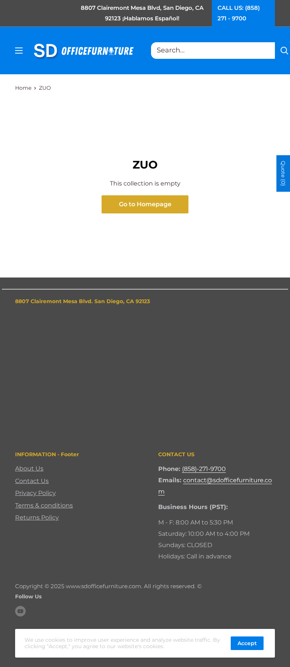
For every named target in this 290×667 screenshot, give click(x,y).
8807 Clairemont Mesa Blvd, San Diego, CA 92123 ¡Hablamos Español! (142, 13)
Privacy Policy (35, 493)
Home (23, 87)
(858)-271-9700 (204, 468)
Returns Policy (37, 517)
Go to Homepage (145, 204)
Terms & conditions (44, 505)
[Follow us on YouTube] (20, 611)
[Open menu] (19, 51)
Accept (247, 643)
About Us (29, 468)
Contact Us (32, 481)
